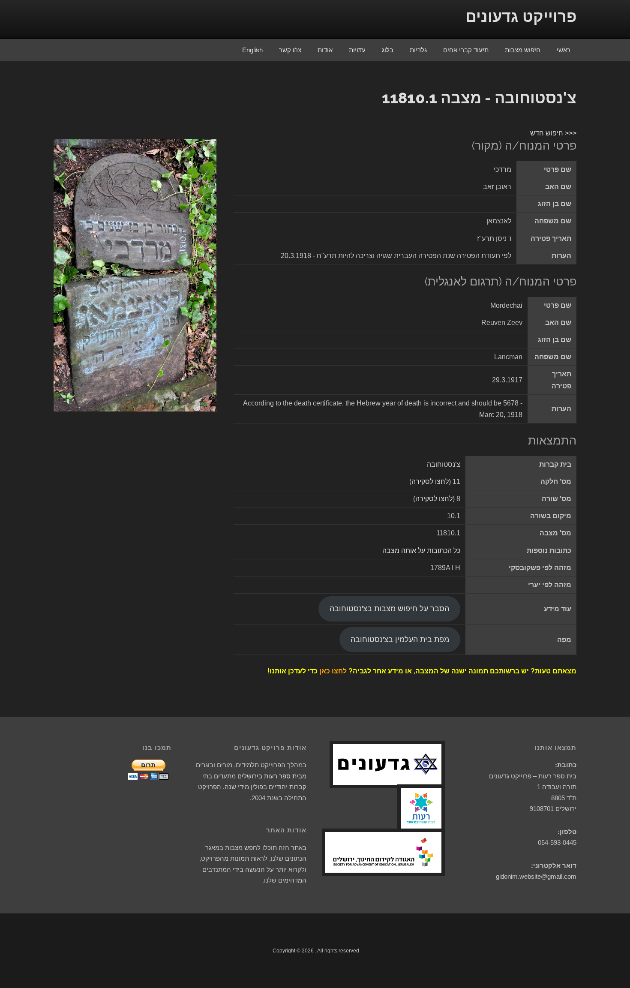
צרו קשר (290, 50)
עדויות (357, 50)
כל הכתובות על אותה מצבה (421, 550)
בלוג (387, 50)
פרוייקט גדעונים (520, 16)
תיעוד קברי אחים (466, 50)
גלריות (418, 50)
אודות (325, 50)
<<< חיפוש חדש (553, 133)
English (252, 50)
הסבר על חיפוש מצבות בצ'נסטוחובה (389, 608)
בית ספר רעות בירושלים (269, 776)
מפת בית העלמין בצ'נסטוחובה (400, 639)
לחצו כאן (333, 671)
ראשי (563, 50)
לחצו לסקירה (430, 481)
